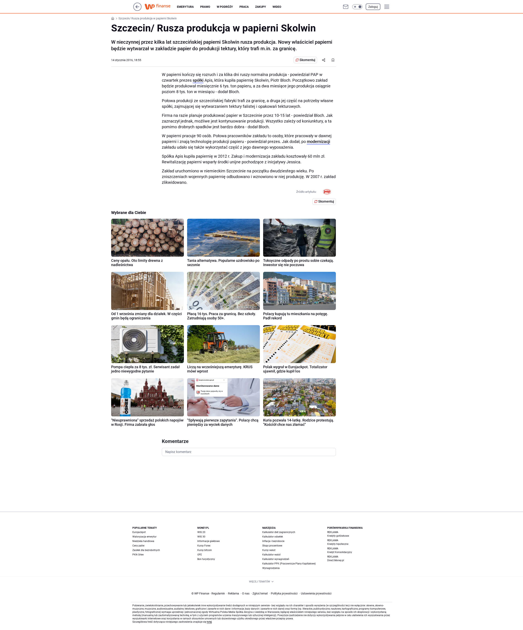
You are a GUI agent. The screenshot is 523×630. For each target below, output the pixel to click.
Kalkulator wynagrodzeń (275, 559)
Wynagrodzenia (271, 568)
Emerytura (185, 6)
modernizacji (318, 141)
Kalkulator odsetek (272, 536)
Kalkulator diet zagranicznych (278, 532)
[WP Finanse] (161, 6)
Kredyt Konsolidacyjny (339, 552)
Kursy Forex (203, 545)
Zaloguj (373, 6)
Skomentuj (307, 60)
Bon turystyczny (206, 559)
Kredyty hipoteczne (337, 544)
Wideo (277, 6)
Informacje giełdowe (208, 541)
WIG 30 (201, 536)
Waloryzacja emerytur (144, 536)
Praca (244, 6)
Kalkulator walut (271, 554)
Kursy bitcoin (204, 550)
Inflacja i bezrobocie (273, 541)
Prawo (205, 6)
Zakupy (260, 6)
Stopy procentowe (272, 545)
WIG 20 (201, 532)
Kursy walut (268, 550)
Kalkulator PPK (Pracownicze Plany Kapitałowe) (289, 563)
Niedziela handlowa (143, 541)
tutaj (209, 621)
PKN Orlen (138, 554)
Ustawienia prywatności (315, 593)
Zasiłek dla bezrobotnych (146, 550)
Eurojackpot (139, 532)
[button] (357, 6)
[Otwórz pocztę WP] (345, 6)
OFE (199, 554)
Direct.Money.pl (335, 560)
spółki (198, 80)
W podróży (225, 6)
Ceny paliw (138, 545)
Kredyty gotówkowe (338, 535)
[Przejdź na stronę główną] (137, 10)
